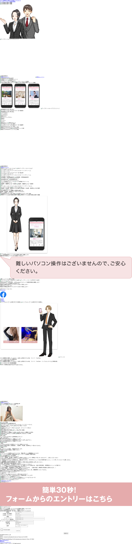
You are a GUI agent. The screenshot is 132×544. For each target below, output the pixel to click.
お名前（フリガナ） (8, 515)
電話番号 (8, 522)
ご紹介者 (8, 523)
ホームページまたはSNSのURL (7, 520)
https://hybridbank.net (4, 540)
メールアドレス (8, 518)
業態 (8, 516)
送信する (66, 533)
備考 (8, 525)
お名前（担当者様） (8, 513)
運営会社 (2, 541)
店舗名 (7, 512)
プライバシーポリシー (5, 542)
